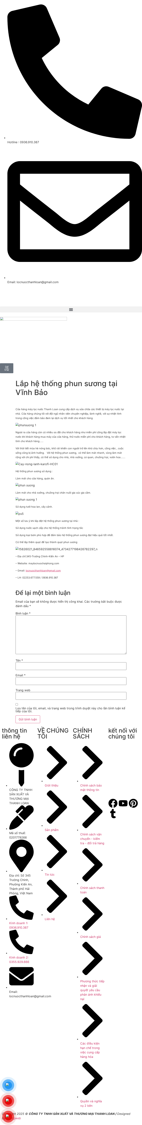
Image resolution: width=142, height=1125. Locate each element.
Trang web (23, 690)
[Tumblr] (113, 813)
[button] (71, 309)
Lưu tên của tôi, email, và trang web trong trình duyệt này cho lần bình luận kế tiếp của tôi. (70, 710)
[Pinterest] (133, 803)
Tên (19, 660)
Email (21, 675)
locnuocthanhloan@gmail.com (43, 570)
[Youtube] (123, 803)
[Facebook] (113, 803)
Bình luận (23, 613)
